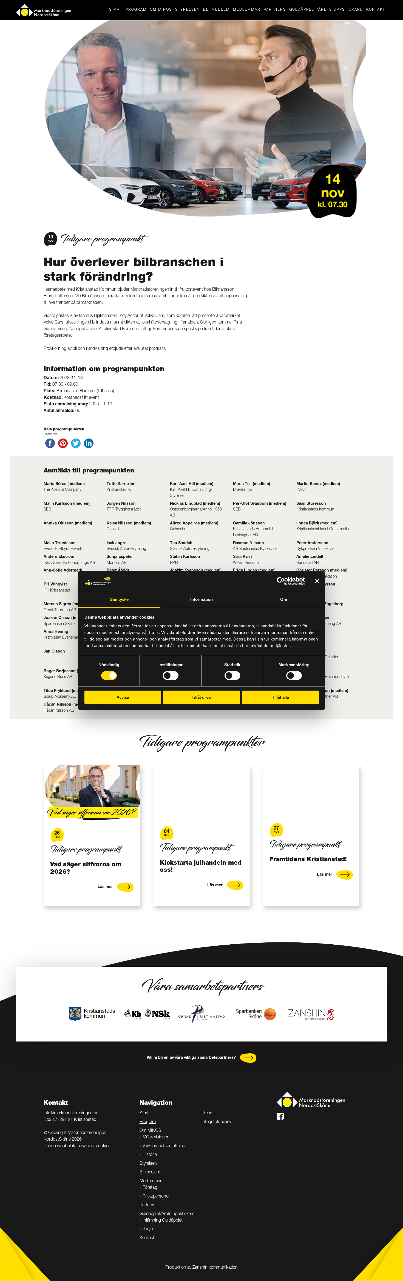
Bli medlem (216, 10)
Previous (33, 835)
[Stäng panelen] (317, 581)
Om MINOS (161, 10)
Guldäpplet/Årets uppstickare (326, 10)
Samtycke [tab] (119, 599)
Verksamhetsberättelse (164, 1146)
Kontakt (375, 10)
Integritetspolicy (216, 1122)
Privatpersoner (156, 1197)
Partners (275, 10)
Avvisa (123, 697)
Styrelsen (187, 10)
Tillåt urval (202, 697)
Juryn (148, 1229)
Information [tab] (201, 599)
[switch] (170, 675)
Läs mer (105, 885)
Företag (150, 1188)
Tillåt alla (280, 697)
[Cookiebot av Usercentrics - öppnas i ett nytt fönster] (281, 581)
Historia (150, 1155)
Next (370, 835)
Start (115, 10)
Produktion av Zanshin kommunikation (201, 1268)
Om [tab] (283, 599)
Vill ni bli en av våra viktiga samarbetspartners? (191, 1058)
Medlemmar (246, 10)
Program (136, 10)
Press (207, 1113)
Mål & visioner (155, 1137)
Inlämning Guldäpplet (163, 1221)
